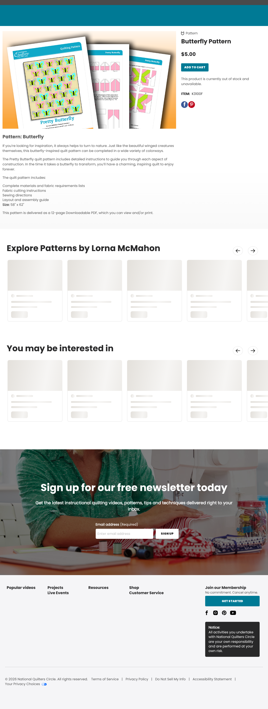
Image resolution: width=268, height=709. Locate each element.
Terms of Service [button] (105, 679)
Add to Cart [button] (194, 67)
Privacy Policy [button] (137, 679)
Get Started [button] (232, 601)
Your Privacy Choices (22, 684)
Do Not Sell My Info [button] (170, 679)
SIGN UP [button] (167, 533)
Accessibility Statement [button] (212, 679)
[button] (184, 104)
